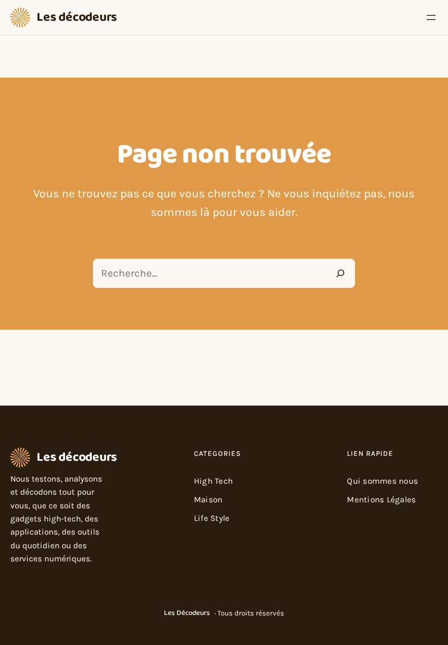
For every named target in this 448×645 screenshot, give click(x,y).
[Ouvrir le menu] (431, 17)
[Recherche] (340, 273)
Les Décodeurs (187, 613)
